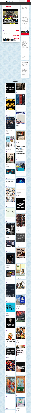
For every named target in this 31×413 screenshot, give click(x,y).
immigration (23, 46)
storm (24, 53)
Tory (23, 23)
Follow (17, 30)
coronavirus (24, 12)
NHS (22, 17)
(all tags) (25, 27)
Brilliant (25, 9)
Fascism (27, 45)
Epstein (7, 343)
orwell (20, 192)
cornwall (25, 11)
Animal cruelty (8, 265)
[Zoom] (9, 6)
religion (25, 20)
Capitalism (23, 42)
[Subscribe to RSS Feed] (18, 1)
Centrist (18, 157)
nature (27, 16)
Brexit (23, 9)
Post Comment (16, 35)
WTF (26, 57)
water (7, 280)
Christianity (25, 42)
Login (29, 1)
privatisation (26, 18)
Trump (25, 23)
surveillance (22, 172)
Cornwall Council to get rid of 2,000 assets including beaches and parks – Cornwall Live (24, 73)
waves (24, 57)
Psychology (26, 19)
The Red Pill (8, 38)
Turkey (25, 24)
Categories (12, 1)
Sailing (24, 21)
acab (22, 7)
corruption (24, 14)
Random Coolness (9, 221)
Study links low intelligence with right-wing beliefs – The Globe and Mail (24, 69)
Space (22, 53)
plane (24, 17)
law (24, 16)
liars (25, 16)
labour (25, 15)
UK (22, 26)
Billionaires (7, 130)
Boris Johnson (24, 8)
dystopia (18, 192)
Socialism (18, 108)
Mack (8, 96)
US (23, 26)
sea (25, 21)
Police (26, 17)
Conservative (18, 126)
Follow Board (16, 38)
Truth (23, 24)
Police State (23, 18)
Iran (17, 408)
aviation (24, 7)
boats (26, 7)
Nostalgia (19, 395)
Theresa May (26, 53)
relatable (23, 20)
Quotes (18, 92)
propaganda (23, 19)
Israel (25, 46)
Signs (27, 21)
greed (10, 149)
